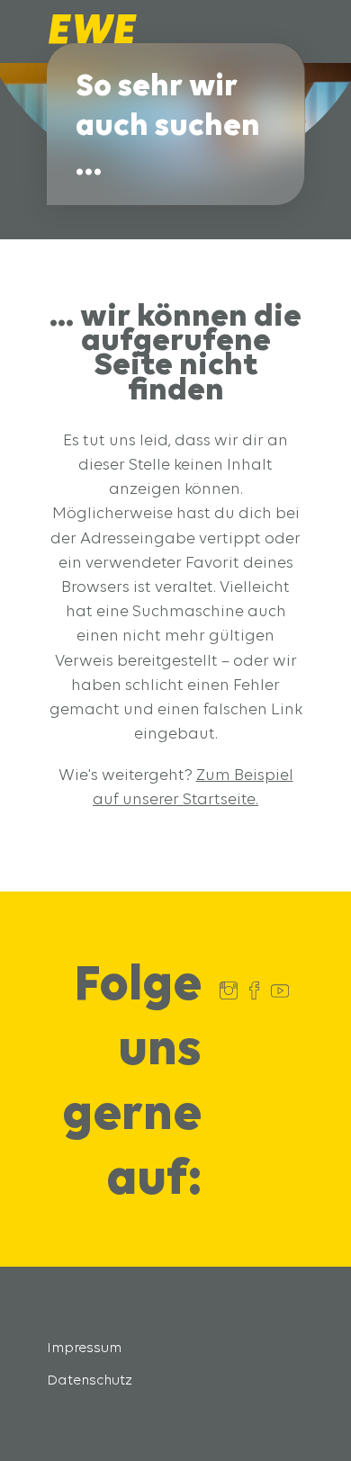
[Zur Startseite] (93, 39)
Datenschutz (89, 1379)
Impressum (84, 1347)
